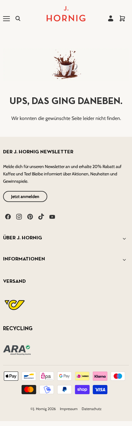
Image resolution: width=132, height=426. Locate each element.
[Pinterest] (29, 216)
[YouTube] (51, 216)
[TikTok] (40, 216)
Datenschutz (92, 408)
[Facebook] (7, 216)
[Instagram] (18, 216)
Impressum (69, 408)
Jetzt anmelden (25, 196)
